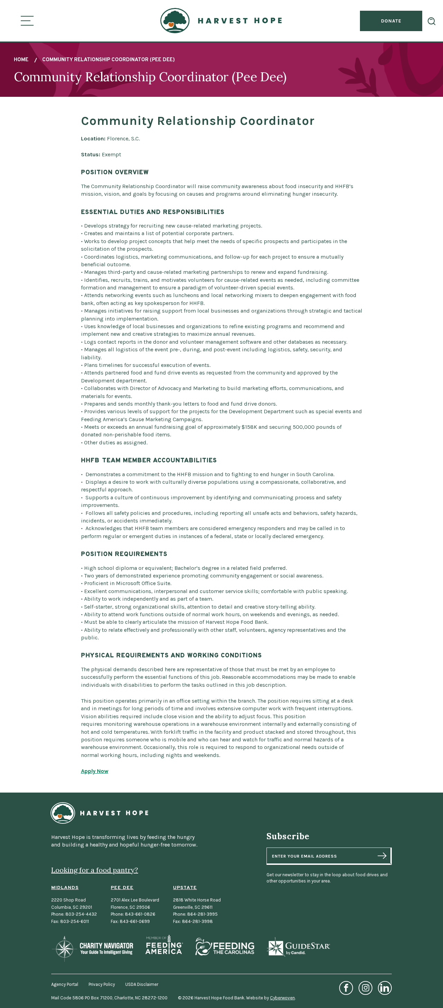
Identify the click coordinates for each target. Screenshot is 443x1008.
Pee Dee (122, 888)
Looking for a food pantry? (94, 870)
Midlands (65, 888)
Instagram (365, 988)
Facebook (346, 988)
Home (21, 60)
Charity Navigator (92, 948)
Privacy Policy (102, 984)
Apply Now (94, 771)
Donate (391, 21)
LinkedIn (385, 988)
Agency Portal (64, 984)
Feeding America (164, 944)
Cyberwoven (282, 997)
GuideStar (298, 947)
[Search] (432, 21)
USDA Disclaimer (141, 984)
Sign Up (382, 855)
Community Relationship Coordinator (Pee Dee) (108, 60)
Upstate (185, 888)
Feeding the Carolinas (224, 947)
